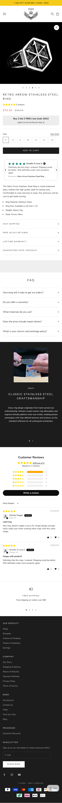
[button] (9, 104)
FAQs (5, 709)
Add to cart (31, 150)
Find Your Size (9, 714)
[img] (9, 511)
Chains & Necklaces (11, 643)
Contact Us (8, 705)
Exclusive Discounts (12, 733)
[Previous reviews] (5, 170)
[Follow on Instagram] (11, 774)
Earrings (6, 647)
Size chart (54, 134)
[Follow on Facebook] (4, 774)
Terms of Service (10, 686)
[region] (31, 596)
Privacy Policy (9, 681)
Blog (5, 719)
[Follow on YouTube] (19, 774)
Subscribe (13, 764)
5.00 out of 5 (38, 463)
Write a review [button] (31, 492)
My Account (8, 700)
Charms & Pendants (12, 638)
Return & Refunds (11, 671)
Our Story (7, 662)
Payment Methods (11, 676)
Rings (5, 628)
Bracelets (7, 633)
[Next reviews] (57, 170)
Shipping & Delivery (12, 667)
